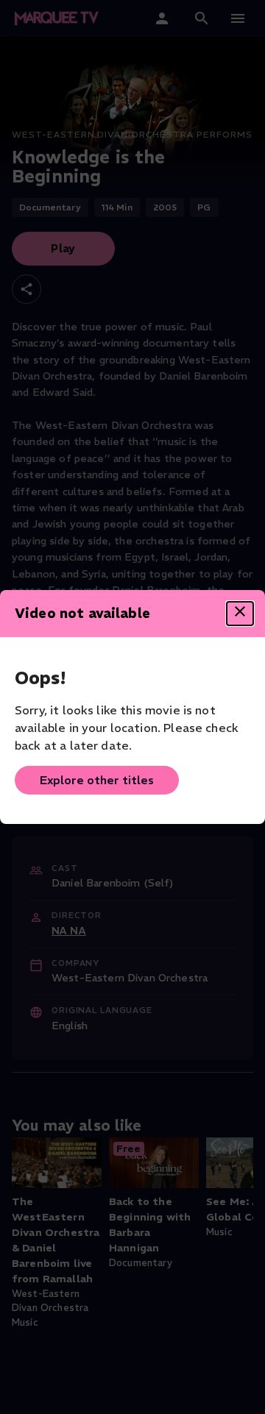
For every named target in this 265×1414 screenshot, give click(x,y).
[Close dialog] (240, 613)
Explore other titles (97, 779)
